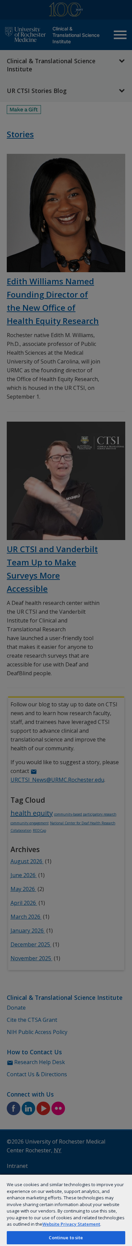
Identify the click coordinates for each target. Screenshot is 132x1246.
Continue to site (66, 1238)
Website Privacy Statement (71, 1224)
